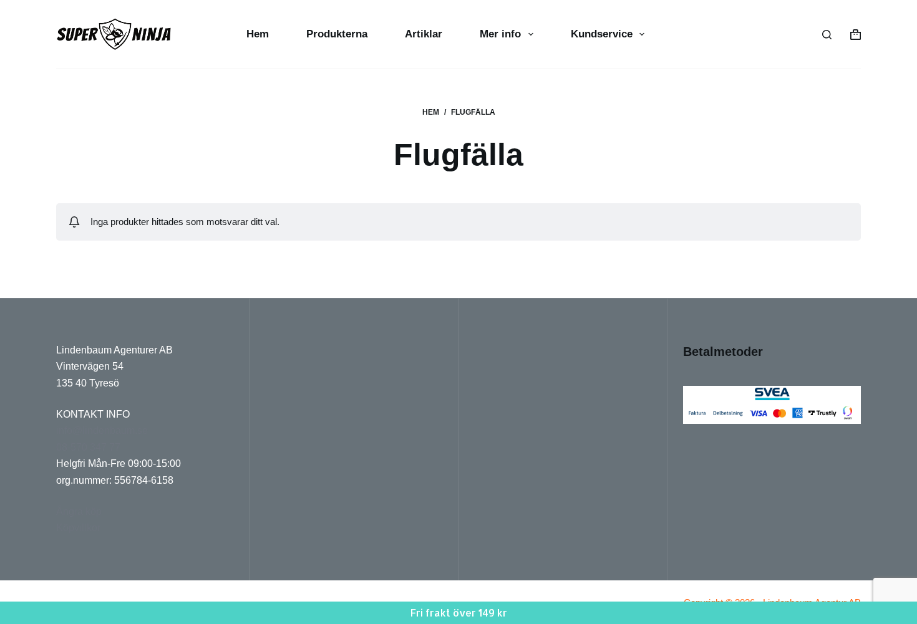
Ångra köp (79, 511)
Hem (257, 34)
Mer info (500, 34)
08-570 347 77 (88, 447)
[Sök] (827, 34)
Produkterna (336, 34)
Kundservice (602, 34)
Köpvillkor (78, 527)
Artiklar (423, 34)
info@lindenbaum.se (102, 430)
